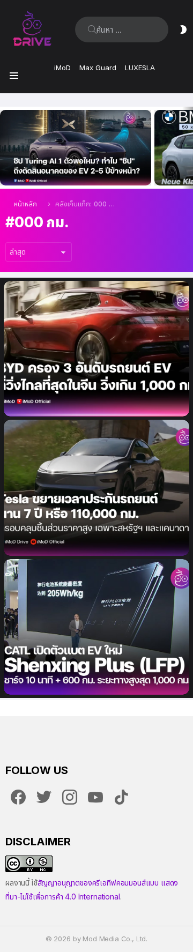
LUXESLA (140, 67)
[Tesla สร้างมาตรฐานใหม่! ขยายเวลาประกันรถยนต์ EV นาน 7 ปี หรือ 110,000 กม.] (96, 488)
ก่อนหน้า (5, 148)
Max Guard (97, 67)
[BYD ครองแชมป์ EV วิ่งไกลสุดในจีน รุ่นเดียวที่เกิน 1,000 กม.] (96, 349)
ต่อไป (187, 148)
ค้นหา (92, 29)
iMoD (62, 67)
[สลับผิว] (183, 29)
